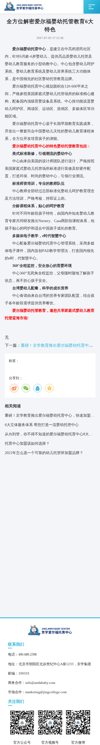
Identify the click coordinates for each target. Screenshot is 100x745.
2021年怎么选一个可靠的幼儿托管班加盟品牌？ (44, 453)
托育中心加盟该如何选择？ (27, 444)
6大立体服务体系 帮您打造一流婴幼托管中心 (42, 425)
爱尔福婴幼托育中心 (29, 49)
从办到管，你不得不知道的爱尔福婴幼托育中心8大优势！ (49, 435)
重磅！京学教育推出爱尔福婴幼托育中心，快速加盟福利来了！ (49, 416)
